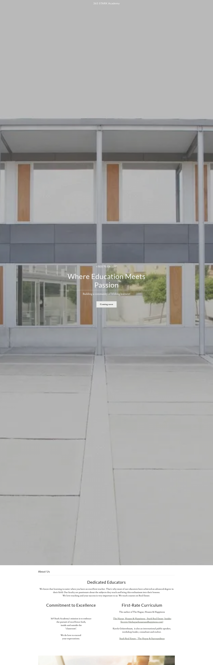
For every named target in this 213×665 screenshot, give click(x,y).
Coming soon (106, 304)
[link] (106, 3)
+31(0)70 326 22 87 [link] (106, 266)
